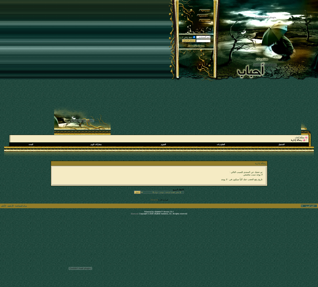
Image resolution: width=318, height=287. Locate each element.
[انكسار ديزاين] (301, 266)
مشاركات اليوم (96, 144)
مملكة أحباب (299, 137)
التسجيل (281, 144)
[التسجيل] (203, 15)
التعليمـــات (221, 144)
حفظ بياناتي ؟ (187, 37)
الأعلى (3, 206)
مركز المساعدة (21, 206)
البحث (31, 144)
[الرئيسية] (204, 10)
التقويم (163, 144)
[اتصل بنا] (204, 20)
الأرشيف (10, 206)
